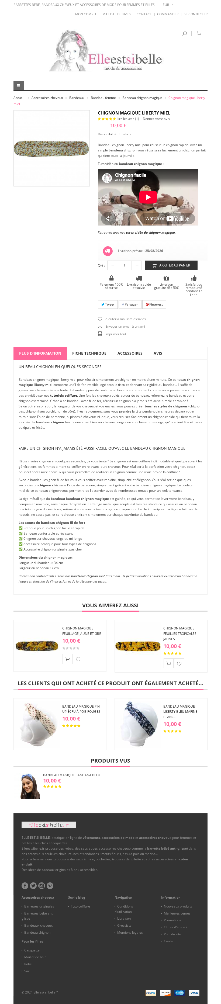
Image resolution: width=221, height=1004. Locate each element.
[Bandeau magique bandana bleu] (27, 786)
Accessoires (130, 353)
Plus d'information (40, 353)
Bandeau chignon (37, 932)
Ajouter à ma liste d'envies (78, 659)
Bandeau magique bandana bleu (71, 775)
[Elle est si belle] (110, 50)
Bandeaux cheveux (38, 925)
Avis (158, 353)
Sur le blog (76, 897)
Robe (28, 964)
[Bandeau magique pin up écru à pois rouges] (37, 724)
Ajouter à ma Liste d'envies (125, 319)
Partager (131, 304)
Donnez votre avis (156, 118)
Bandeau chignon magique (142, 97)
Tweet (109, 304)
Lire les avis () (128, 118)
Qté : (101, 265)
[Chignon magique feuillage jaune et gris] (37, 645)
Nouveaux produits (178, 906)
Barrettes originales (39, 906)
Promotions (172, 920)
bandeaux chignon (84, 576)
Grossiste (124, 925)
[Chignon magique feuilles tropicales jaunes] (138, 645)
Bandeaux (76, 97)
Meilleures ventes (177, 913)
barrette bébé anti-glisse (167, 848)
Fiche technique (89, 353)
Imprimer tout (115, 334)
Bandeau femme (103, 97)
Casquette (32, 950)
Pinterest (156, 304)
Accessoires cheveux (47, 97)
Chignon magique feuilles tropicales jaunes (179, 633)
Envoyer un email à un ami (125, 326)
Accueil (18, 97)
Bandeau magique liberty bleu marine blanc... (180, 711)
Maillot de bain (35, 957)
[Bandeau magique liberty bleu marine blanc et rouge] (138, 724)
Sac (27, 971)
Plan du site (172, 934)
